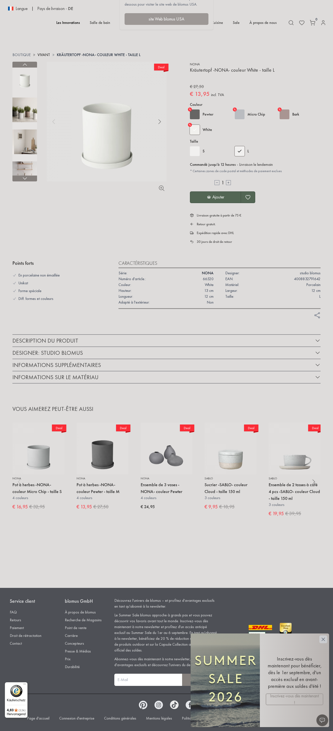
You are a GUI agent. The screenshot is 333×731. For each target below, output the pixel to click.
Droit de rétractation (25, 635)
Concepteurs (74, 643)
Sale (236, 22)
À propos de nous (263, 22)
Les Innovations (68, 22)
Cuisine (217, 22)
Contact (16, 643)
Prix (67, 659)
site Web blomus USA (166, 19)
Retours (15, 619)
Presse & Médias (78, 651)
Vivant (44, 54)
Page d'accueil (38, 718)
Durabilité (72, 666)
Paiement (17, 627)
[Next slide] (24, 178)
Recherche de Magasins (83, 619)
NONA (195, 64)
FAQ (13, 612)
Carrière (71, 635)
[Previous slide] (24, 65)
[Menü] (25, 685)
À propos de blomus (80, 612)
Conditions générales (120, 718)
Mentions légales (159, 718)
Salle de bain (100, 22)
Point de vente (76, 627)
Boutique (21, 54)
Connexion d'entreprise (76, 718)
